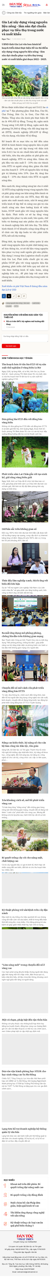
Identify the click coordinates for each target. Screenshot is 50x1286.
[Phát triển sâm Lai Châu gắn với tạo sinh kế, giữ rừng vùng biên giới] (25, 506)
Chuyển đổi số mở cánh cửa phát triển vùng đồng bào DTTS (23, 689)
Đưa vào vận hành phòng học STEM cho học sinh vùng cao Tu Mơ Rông (24, 1073)
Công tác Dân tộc (14, 13)
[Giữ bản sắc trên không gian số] (25, 558)
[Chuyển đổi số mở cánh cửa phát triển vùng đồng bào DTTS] (25, 720)
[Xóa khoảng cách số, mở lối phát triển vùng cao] (25, 835)
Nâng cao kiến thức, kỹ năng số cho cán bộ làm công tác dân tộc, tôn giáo (24, 744)
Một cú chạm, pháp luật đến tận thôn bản (24, 1019)
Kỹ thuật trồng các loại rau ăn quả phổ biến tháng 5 (26, 1224)
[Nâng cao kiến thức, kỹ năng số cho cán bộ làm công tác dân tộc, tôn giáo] (25, 778)
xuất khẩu (36, 303)
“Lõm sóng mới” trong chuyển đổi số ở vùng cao (23, 966)
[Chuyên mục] (3, 4)
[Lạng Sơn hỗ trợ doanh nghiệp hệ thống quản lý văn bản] (25, 1159)
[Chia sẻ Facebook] (4, 296)
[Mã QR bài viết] (24, 296)
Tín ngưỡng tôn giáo (33, 13)
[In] (19, 296)
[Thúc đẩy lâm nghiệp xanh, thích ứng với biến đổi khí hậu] (25, 610)
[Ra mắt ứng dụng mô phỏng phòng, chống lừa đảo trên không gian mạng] (25, 665)
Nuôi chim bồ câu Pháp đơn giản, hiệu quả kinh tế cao (25, 1204)
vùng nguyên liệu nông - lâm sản (17, 303)
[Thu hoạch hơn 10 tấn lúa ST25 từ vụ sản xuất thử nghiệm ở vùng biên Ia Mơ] (25, 397)
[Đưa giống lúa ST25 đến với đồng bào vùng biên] (25, 451)
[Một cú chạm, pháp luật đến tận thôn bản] (25, 1049)
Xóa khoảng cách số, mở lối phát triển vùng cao (23, 802)
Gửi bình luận (11, 346)
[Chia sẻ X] (9, 296)
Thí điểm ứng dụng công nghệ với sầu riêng (27, 1214)
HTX (16, 306)
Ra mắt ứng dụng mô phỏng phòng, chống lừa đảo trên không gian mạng (22, 635)
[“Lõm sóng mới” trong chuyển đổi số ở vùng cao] (25, 997)
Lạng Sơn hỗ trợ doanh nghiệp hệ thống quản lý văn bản (24, 1130)
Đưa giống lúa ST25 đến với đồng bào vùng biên (22, 421)
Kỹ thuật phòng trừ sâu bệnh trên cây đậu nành (24, 912)
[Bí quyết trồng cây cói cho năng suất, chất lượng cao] (25, 887)
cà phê (8, 306)
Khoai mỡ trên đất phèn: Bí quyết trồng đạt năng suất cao (26, 1186)
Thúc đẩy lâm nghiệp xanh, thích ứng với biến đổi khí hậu (25, 582)
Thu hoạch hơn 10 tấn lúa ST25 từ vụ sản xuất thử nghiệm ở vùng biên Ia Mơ (24, 366)
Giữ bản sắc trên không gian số (19, 529)
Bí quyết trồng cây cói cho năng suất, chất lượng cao (22, 859)
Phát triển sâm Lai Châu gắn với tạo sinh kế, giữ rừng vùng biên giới (24, 476)
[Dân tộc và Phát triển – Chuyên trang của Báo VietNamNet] (15, 5)
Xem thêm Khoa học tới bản (17, 358)
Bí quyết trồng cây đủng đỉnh (26, 1195)
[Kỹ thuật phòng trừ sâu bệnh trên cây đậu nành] (25, 942)
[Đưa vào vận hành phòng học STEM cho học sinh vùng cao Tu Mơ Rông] (25, 1106)
